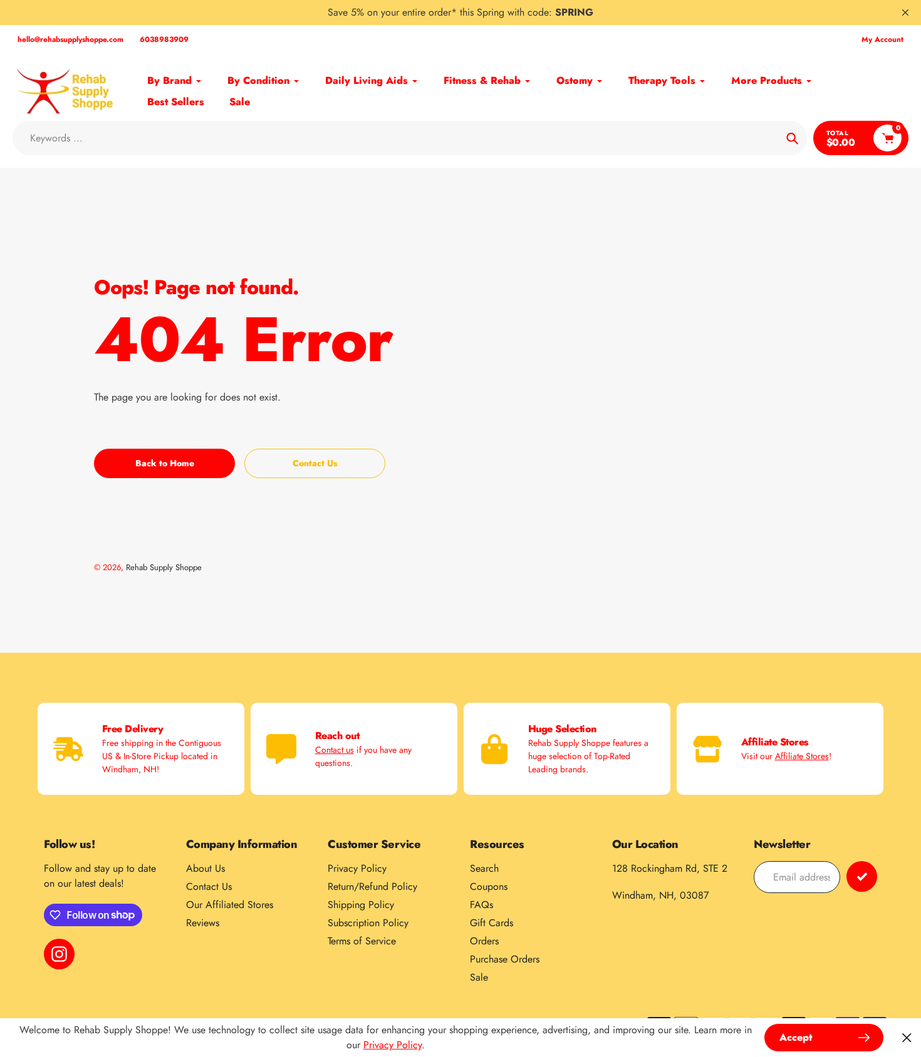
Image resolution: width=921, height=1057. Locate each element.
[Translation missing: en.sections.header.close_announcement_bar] (905, 12)
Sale (479, 977)
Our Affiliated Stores (229, 904)
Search (484, 868)
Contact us (334, 749)
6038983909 (164, 39)
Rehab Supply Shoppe (164, 567)
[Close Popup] (907, 1038)
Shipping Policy (361, 904)
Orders (484, 941)
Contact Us (209, 886)
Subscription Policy (368, 923)
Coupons (488, 886)
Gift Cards (491, 923)
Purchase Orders (504, 959)
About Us (205, 868)
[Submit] (861, 876)
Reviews (202, 923)
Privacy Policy (357, 868)
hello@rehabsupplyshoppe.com (70, 39)
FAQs (481, 904)
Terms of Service (362, 941)
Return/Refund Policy (372, 886)
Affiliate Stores (802, 756)
